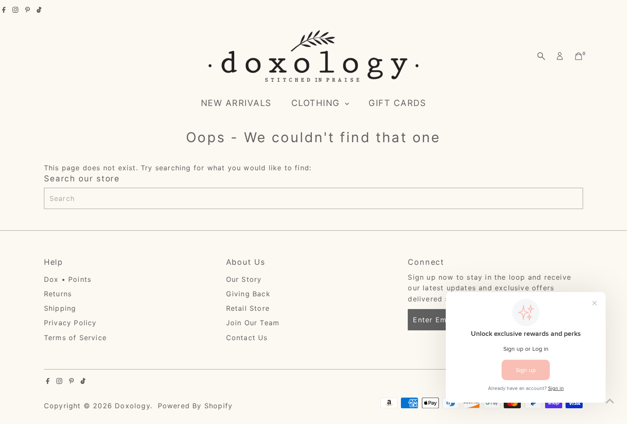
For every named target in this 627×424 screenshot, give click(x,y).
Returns (58, 293)
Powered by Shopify (195, 405)
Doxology (132, 405)
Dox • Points (67, 279)
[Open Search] (541, 56)
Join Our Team (253, 322)
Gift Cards (397, 103)
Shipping (60, 308)
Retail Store (248, 308)
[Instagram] (15, 10)
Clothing (317, 103)
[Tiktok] (39, 10)
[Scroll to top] (609, 400)
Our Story (244, 279)
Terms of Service (75, 337)
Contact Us (247, 337)
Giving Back (248, 293)
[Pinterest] (27, 10)
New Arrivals (236, 103)
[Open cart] (578, 56)
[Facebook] (4, 10)
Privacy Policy (70, 322)
